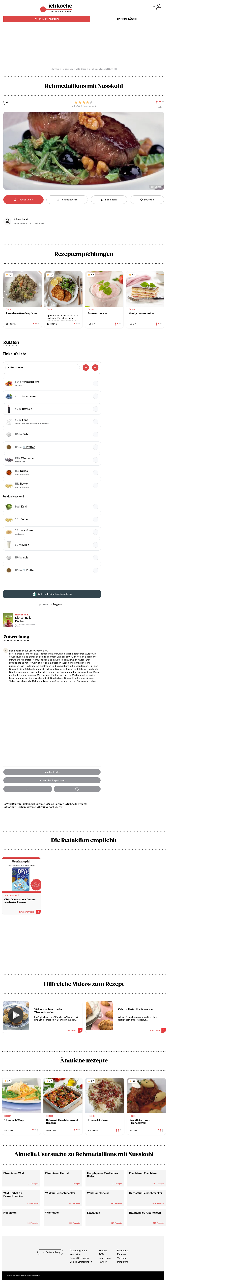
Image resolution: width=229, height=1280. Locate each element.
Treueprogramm (78, 1250)
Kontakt (103, 1250)
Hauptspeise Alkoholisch (145, 1212)
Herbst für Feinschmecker (145, 1193)
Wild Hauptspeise (98, 1193)
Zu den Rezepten (47, 18)
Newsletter (75, 1254)
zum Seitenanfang (50, 1252)
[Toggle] (157, 7)
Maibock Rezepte (35, 804)
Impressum (105, 1258)
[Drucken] (77, 789)
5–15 (5, 102)
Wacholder (52, 1212)
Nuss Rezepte (56, 804)
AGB (101, 1254)
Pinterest (122, 1254)
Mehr (59, 807)
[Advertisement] (84, 945)
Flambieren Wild (13, 1173)
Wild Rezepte (13, 804)
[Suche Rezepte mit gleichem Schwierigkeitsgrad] (160, 103)
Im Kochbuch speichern (52, 780)
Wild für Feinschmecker (60, 1193)
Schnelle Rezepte (77, 804)
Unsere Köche (127, 18)
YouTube (122, 1258)
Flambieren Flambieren (143, 1173)
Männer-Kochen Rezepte (21, 807)
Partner (103, 1261)
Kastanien (93, 1212)
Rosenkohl (10, 1212)
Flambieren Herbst (57, 1173)
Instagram (122, 1261)
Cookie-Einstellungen (81, 1262)
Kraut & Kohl (46, 807)
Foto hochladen (52, 772)
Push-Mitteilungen (79, 1258)
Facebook (122, 1250)
